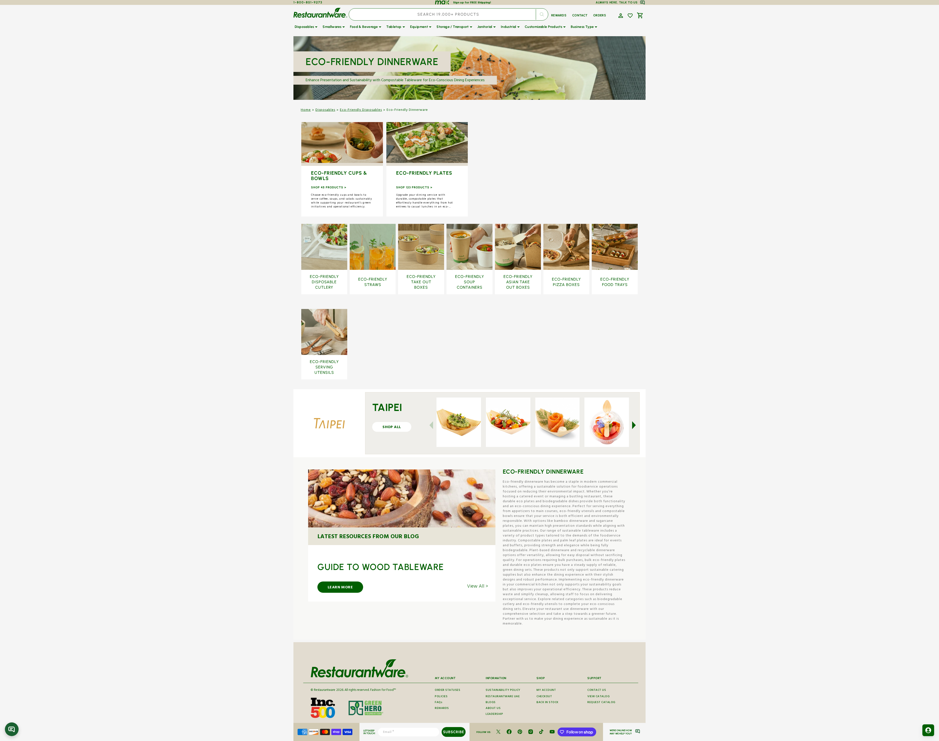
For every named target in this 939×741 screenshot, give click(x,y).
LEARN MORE (340, 587)
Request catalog (601, 702)
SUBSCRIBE (453, 732)
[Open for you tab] (928, 730)
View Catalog (598, 696)
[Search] (542, 14)
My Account (546, 690)
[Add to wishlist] (630, 16)
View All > (477, 587)
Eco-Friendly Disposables (361, 110)
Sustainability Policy (503, 690)
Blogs (491, 702)
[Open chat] (12, 729)
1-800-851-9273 (308, 2)
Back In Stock (548, 702)
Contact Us (596, 690)
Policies (441, 696)
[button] (620, 15)
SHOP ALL (342, 144)
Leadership (494, 714)
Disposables (325, 110)
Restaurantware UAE (503, 696)
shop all (391, 427)
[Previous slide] (434, 425)
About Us (493, 708)
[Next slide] (631, 425)
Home (306, 110)
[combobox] (448, 14)
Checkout (544, 696)
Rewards (442, 708)
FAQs (438, 702)
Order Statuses (447, 690)
